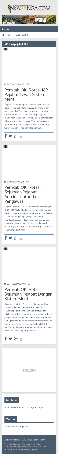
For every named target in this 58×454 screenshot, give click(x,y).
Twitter (10, 419)
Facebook (11, 400)
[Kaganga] (29, 7)
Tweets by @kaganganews (16, 426)
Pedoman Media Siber (32, 444)
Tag (8, 35)
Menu (6, 29)
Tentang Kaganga (12, 444)
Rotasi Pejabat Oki (21, 35)
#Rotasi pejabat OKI (16, 44)
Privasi (46, 446)
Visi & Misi (37, 446)
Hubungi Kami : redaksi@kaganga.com (21, 449)
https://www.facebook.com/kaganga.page (23, 407)
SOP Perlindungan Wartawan (17, 446)
